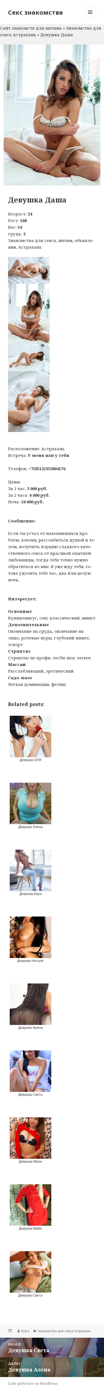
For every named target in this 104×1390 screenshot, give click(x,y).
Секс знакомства (35, 12)
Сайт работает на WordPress (33, 1383)
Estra (25, 1331)
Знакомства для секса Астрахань (64, 1331)
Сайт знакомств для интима (31, 28)
